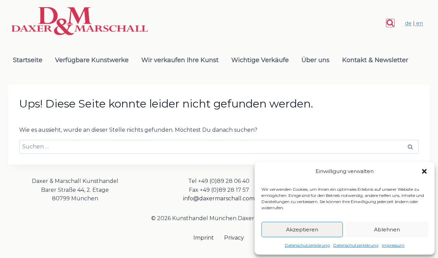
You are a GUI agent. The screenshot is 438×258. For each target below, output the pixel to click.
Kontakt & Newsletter (375, 60)
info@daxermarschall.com (219, 198)
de (408, 23)
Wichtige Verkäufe (260, 60)
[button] (424, 171)
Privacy (234, 237)
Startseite (27, 60)
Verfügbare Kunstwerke (92, 60)
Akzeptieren (302, 229)
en (419, 23)
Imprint (203, 237)
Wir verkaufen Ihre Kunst (180, 60)
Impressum (393, 245)
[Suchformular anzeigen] (390, 23)
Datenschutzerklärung (307, 245)
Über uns (315, 60)
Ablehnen (387, 229)
